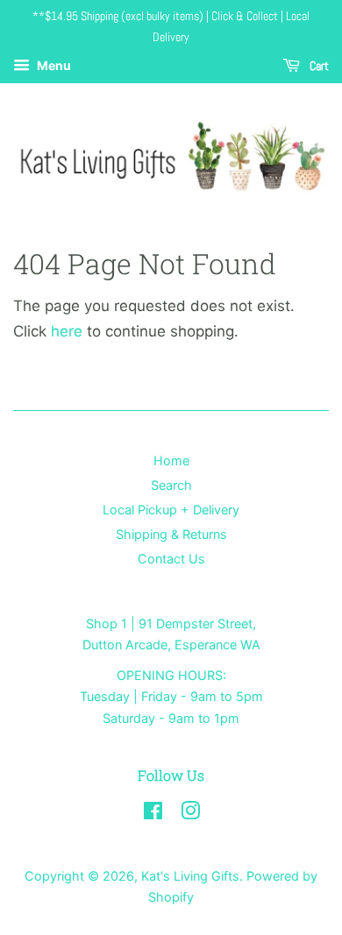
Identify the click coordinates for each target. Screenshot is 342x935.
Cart (318, 66)
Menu (52, 65)
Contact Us (171, 558)
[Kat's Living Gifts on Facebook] (153, 813)
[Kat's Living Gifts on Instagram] (190, 813)
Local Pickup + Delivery (171, 509)
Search (171, 485)
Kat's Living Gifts (190, 875)
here (66, 331)
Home (171, 460)
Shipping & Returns (171, 534)
